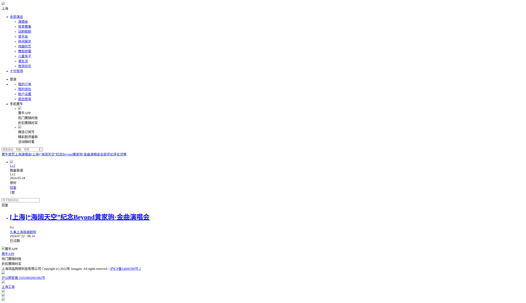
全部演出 (16, 17)
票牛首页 (8, 154)
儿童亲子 (24, 56)
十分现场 (16, 71)
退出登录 (24, 99)
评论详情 (119, 154)
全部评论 (106, 154)
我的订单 (24, 84)
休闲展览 (24, 41)
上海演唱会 (23, 154)
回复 (13, 187)
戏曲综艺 (24, 46)
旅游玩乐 (24, 66)
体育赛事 (24, 26)
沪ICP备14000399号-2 (125, 268)
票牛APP (8, 254)
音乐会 (23, 36)
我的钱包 (24, 89)
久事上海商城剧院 (23, 232)
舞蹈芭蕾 (24, 51)
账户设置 (24, 94)
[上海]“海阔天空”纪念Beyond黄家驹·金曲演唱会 (65, 154)
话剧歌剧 (24, 31)
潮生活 (23, 61)
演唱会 (23, 21)
